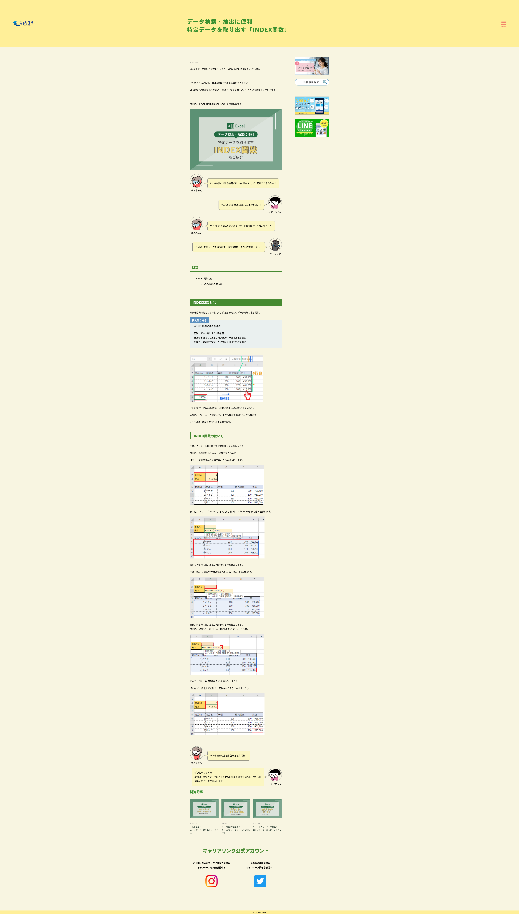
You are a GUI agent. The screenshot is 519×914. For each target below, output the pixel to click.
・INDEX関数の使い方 (211, 284)
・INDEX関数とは (203, 278)
